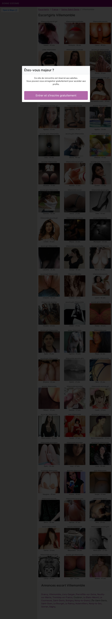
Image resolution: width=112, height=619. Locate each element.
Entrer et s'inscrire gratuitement (56, 95)
